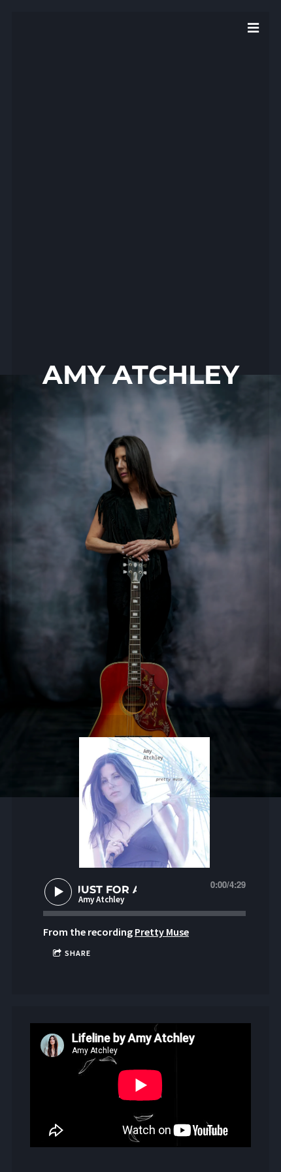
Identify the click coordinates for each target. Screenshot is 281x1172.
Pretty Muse (162, 931)
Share (78, 953)
